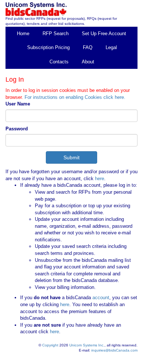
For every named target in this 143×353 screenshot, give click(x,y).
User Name (18, 104)
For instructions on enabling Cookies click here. (75, 97)
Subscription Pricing (48, 47)
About (88, 61)
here (99, 178)
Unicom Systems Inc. (86, 345)
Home (23, 33)
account (100, 297)
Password (17, 128)
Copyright (50, 345)
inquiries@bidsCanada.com (114, 350)
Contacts (59, 61)
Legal (111, 47)
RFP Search (56, 33)
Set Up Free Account (104, 33)
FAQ (87, 47)
